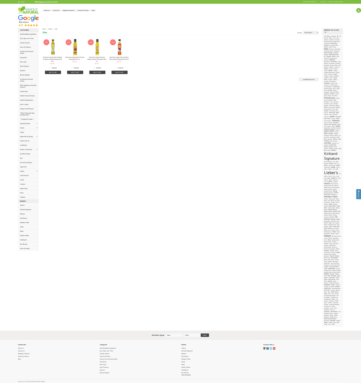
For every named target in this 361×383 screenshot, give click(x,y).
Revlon (328, 258)
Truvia (331, 308)
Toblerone (331, 301)
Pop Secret (335, 243)
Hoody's (336, 135)
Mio (329, 200)
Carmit (330, 70)
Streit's (333, 285)
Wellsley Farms (333, 317)
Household (23, 57)
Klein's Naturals (328, 161)
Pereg (329, 240)
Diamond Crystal (334, 92)
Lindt (337, 176)
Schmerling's (331, 268)
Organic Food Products (27, 109)
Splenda (330, 281)
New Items (23, 62)
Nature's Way (327, 213)
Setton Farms (336, 272)
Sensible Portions (328, 272)
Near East (332, 217)
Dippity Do (326, 94)
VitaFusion (327, 311)
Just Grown (333, 145)
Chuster (330, 79)
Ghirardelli (338, 116)
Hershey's (330, 133)
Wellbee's (326, 317)
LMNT (339, 178)
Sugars (22, 171)
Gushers (329, 126)
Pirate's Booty (327, 241)
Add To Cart (53, 72)
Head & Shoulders (336, 128)
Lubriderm (335, 180)
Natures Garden (335, 213)
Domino (332, 94)
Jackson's (335, 141)
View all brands (25, 248)
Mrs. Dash (337, 200)
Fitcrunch (337, 107)
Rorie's (332, 259)
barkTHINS (327, 51)
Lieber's (22, 205)
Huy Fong (326, 137)
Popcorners (332, 245)
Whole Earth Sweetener (330, 318)
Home (44, 29)
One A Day (336, 228)
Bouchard (337, 63)
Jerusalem (334, 143)
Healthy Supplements (26, 100)
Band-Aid (331, 49)
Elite (335, 100)
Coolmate (327, 83)
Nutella (337, 223)
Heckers (336, 132)
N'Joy (337, 202)
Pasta (22, 193)
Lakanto (338, 165)
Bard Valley (337, 49)
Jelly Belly (327, 143)
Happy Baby (327, 128)
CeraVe (335, 74)
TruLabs (333, 306)
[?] (325, 32)
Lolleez (326, 180)
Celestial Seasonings (329, 72)
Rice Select (334, 258)
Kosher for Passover (26, 149)
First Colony (331, 107)
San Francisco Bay (335, 265)
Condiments (23, 145)
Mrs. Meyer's (327, 202)
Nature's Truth (336, 211)
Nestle (338, 219)
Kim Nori (336, 148)
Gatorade (335, 114)
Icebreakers (333, 137)
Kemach (331, 146)
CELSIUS (337, 72)
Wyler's (326, 322)
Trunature (326, 308)
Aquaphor (326, 45)
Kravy (335, 163)
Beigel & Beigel (328, 52)
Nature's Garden (328, 211)
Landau (333, 167)
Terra (329, 293)
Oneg (325, 230)
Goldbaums (23, 240)
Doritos (329, 95)
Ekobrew (330, 100)
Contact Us (56, 10)
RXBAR (330, 261)
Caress (331, 69)
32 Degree (333, 36)
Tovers (330, 302)
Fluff (337, 109)
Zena (334, 322)
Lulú (325, 181)
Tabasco (337, 290)
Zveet (333, 324)
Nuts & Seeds (24, 104)
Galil (337, 112)
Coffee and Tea (24, 141)
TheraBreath (327, 299)
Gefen (22, 227)
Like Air (330, 176)
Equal (331, 103)
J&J (331, 141)
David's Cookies (328, 88)
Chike (331, 77)
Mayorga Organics (328, 192)
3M (337, 36)
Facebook (267, 348)
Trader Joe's (335, 302)
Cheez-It (336, 76)
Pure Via (333, 252)
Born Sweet (332, 63)
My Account (323, 1)
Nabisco (326, 204)
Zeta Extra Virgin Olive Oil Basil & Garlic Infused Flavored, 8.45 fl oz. (52, 59)
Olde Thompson (328, 228)
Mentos (326, 199)
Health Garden (24, 235)
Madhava (327, 183)
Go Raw (333, 118)
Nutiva (325, 224)
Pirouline (334, 241)
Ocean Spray (336, 226)
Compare (54, 68)
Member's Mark (24, 222)
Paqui (337, 233)
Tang (328, 292)
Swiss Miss (327, 290)
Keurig (331, 148)
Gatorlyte (326, 116)
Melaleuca (334, 194)
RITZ (329, 259)
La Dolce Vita (331, 165)
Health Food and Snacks (27, 96)
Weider (331, 315)
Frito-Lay (332, 112)
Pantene (333, 233)
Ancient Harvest (328, 41)
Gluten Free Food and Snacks (26, 52)
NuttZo (330, 226)
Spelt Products (24, 66)
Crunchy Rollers (328, 86)
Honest (331, 135)
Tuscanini (326, 310)
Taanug (333, 290)
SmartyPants (332, 277)
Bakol (22, 231)
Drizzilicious (23, 218)
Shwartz (332, 274)
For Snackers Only (333, 111)
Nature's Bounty (332, 209)
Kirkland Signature (25, 209)
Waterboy (326, 315)
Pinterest (274, 348)
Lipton (328, 178)
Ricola (325, 259)
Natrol (330, 204)
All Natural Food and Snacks (26, 80)
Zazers (330, 322)
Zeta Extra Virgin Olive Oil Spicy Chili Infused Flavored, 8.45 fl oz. (119, 58)
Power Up (334, 247)
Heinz (325, 133)
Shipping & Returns (68, 10)
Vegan (22, 132)
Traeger (326, 304)
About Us (47, 10)
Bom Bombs (334, 61)
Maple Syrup (24, 188)
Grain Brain (336, 122)
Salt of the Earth (335, 263)
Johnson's (326, 145)
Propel (336, 250)
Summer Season (25, 43)
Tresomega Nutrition (334, 304)
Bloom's (334, 56)
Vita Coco (332, 310)
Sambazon (327, 265)
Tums (335, 308)
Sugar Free (23, 167)
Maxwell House (328, 191)
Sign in (330, 1)
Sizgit (328, 276)
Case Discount (24, 175)
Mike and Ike (332, 199)
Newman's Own (335, 221)
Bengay (326, 54)
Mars (329, 187)
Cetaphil (326, 76)
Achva (330, 38)
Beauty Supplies (25, 75)
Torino (325, 302)
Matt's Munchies (328, 189)
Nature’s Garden (328, 215)
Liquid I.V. (334, 178)
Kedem (326, 146)
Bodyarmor (327, 61)
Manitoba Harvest (328, 185)
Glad (325, 118)
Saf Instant (335, 261)
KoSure (331, 163)
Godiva (337, 118)
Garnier (326, 114)
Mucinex (333, 202)
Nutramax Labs (332, 224)
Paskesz (22, 214)
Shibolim (326, 274)
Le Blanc (329, 169)
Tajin (325, 292)
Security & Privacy (83, 10)
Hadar (333, 126)
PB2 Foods (334, 236)
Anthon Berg (334, 43)
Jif (338, 143)
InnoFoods (329, 139)
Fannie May (332, 105)
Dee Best (329, 90)
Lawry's (338, 167)
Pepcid (330, 238)
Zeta (338, 322)
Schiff (325, 268)
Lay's (325, 169)
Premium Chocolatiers (329, 249)
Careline (326, 69)
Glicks (328, 118)
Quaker (338, 252)
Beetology (336, 51)
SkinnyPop (334, 275)
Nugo (330, 223)
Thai (332, 293)
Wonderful (333, 320)
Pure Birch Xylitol (25, 154)
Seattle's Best (327, 270)
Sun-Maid (331, 286)
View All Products (25, 47)
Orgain (333, 230)
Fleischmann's (328, 109)
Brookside (326, 65)
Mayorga (335, 191)
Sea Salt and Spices (26, 162)
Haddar (338, 126)
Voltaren (336, 313)
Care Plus (337, 67)
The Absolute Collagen (330, 295)
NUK (333, 223)
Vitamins (22, 197)
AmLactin (337, 39)
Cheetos (331, 76)
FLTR (333, 109)
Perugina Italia (335, 240)
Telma (325, 293)
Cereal (22, 180)
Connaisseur (332, 81)
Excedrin (336, 103)
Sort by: (299, 33)
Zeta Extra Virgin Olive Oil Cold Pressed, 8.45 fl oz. (74, 58)
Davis (334, 88)
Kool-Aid (326, 163)
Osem (334, 232)
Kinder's (333, 150)
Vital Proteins (334, 311)
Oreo (329, 230)
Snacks (22, 128)
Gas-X (330, 114)
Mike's (337, 199)
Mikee (325, 200)
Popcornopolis (328, 247)
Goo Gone (329, 122)
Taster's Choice (334, 292)
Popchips (326, 245)
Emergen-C (327, 102)
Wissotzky (326, 320)
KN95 (337, 161)
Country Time (334, 83)
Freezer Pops (24, 91)
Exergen (326, 105)
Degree (335, 90)
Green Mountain (332, 124)
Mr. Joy (332, 200)
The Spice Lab (334, 297)
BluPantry (332, 60)
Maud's (335, 189)
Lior (325, 178)
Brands (50, 29)
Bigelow (329, 56)
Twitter (271, 348)
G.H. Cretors (327, 36)
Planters (326, 243)
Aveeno (326, 47)
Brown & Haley (334, 65)
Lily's (334, 176)
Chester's (326, 77)
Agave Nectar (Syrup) (26, 136)
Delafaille (327, 92)
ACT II (334, 38)
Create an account (338, 1)
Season (338, 268)
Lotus (330, 180)
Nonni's (326, 223)
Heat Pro (337, 130)
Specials (22, 70)
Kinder (329, 150)
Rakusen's (326, 256)
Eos (331, 102)
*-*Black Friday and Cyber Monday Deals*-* (27, 114)
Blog (93, 10)
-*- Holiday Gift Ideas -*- (27, 119)
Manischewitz (334, 183)
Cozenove (326, 85)
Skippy (338, 275)
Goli (325, 122)
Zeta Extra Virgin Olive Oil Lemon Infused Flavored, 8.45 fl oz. (96, 59)
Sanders (326, 266)
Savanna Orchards (334, 266)
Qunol (334, 254)
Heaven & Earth (329, 132)
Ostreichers (327, 233)
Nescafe (333, 219)
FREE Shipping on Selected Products (28, 86)
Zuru (329, 324)
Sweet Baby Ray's (336, 288)
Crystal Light (336, 87)
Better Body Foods (334, 54)
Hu (339, 135)
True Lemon (327, 306)
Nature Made (332, 206)
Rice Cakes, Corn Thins (27, 38)
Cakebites (331, 67)
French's (326, 112)
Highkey (336, 133)
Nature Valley (331, 208)
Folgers (326, 111)
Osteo (338, 232)
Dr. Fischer (334, 95)
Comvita (326, 81)
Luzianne (335, 181)
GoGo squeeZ (327, 120)
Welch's (336, 315)
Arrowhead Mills (334, 45)
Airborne (326, 39)
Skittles (326, 277)
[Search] (19, 2)
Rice (21, 158)
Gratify (326, 124)
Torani (336, 301)
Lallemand (327, 167)
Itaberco (335, 139)
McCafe (336, 192)
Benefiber (335, 52)
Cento (325, 74)
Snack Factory (331, 279)
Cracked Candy (334, 85)
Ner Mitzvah (23, 244)
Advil (338, 38)
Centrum (330, 74)
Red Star (332, 256)
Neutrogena (327, 221)
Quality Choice (328, 254)
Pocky (330, 243)
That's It (337, 293)
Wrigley (338, 320)
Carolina (335, 70)
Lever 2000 (335, 169)
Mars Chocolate (336, 187)
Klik (334, 161)
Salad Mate (327, 263)
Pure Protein (327, 252)
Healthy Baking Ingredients (28, 34)
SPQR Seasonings (334, 283)
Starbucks (327, 285)
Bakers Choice (332, 47)
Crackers (22, 184)
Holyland (326, 135)
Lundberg (329, 181)
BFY (325, 56)
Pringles (332, 250)
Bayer (331, 51)
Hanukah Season (25, 123)
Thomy (333, 299)
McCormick (327, 194)
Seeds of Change (336, 270)
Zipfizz (325, 324)
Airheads (331, 39)
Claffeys (335, 79)
